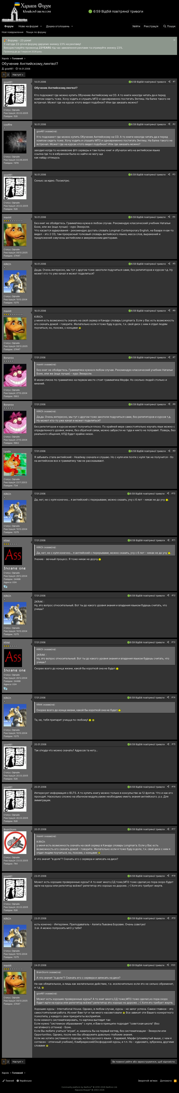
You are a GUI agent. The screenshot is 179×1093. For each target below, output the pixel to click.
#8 (174, 404)
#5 (174, 263)
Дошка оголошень (57, 26)
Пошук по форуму (36, 32)
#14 (173, 697)
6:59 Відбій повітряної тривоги (118, 11)
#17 (173, 829)
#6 (174, 310)
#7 (174, 357)
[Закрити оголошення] (173, 40)
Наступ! (17, 74)
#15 (173, 744)
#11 (173, 540)
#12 (173, 595)
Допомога (165, 1080)
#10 (173, 493)
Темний (9, 1080)
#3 (174, 174)
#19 (173, 918)
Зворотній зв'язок (147, 1080)
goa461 (9, 68)
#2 (174, 124)
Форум (8, 26)
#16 (173, 786)
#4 (174, 216)
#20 (173, 965)
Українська (25, 1080)
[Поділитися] (169, 82)
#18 (173, 875)
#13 (173, 642)
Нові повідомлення (12, 32)
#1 (174, 81)
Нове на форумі (28, 26)
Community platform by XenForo (89, 1087)
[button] (41, 26)
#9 (174, 450)
